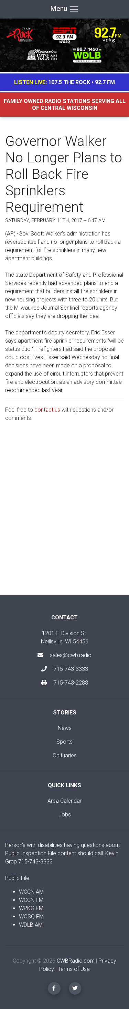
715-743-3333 (70, 669)
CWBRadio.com (76, 961)
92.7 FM (105, 82)
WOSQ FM (31, 916)
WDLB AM (31, 924)
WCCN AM (31, 891)
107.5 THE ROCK (69, 82)
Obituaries (65, 755)
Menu (59, 8)
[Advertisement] (64, 514)
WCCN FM (31, 900)
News (65, 728)
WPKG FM (31, 908)
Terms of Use (74, 969)
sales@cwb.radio (71, 655)
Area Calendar (64, 801)
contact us (47, 409)
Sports (64, 741)
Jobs (64, 814)
